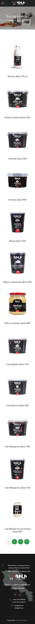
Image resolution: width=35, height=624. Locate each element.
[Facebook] (15, 594)
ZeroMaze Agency (22, 620)
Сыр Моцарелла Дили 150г (17, 487)
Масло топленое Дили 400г (17, 323)
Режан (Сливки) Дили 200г (17, 117)
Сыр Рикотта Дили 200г (17, 405)
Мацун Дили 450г (17, 241)
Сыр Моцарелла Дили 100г (17, 446)
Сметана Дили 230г (17, 158)
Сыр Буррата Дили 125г (17, 364)
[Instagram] (20, 594)
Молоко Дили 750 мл (18, 76)
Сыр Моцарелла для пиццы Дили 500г (17, 530)
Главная (10, 21)
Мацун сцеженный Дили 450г (17, 282)
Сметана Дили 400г (17, 199)
